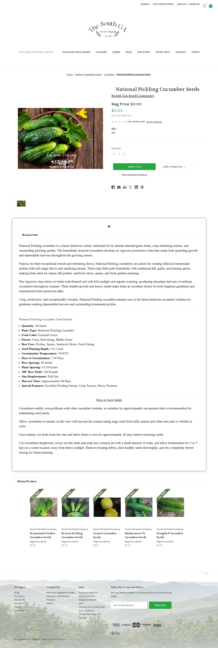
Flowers (101, 52)
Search (145, 4)
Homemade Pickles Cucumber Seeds (42, 535)
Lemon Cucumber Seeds (104, 535)
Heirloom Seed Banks (76, 52)
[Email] (119, 187)
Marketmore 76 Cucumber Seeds (135, 535)
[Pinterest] (142, 187)
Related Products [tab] (27, 481)
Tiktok (195, 52)
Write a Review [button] (154, 121)
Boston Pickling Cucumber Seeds (72, 535)
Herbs (116, 52)
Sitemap (19, 610)
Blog (129, 52)
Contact (181, 52)
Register (194, 4)
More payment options (134, 174)
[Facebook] (113, 187)
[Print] (124, 187)
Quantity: (116, 148)
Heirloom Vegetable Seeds (36, 52)
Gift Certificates (163, 4)
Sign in (181, 4)
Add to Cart (44, 510)
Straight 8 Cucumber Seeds (170, 535)
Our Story (143, 52)
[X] (130, 187)
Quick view (44, 504)
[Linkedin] (136, 187)
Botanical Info (30, 235)
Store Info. (163, 52)
